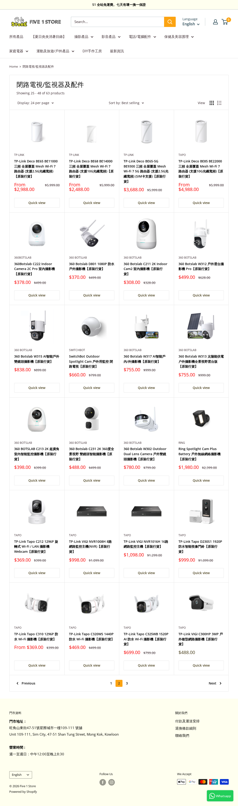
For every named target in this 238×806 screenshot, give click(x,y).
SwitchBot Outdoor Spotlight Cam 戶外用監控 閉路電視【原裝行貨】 (91, 361)
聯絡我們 (182, 735)
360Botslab (22, 258)
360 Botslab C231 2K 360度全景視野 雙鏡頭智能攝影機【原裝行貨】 (91, 454)
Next (212, 683)
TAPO (182, 155)
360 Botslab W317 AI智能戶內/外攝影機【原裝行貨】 (144, 359)
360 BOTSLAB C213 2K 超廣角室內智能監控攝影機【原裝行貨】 (36, 454)
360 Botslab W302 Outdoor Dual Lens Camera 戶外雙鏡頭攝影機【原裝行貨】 (145, 454)
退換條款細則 (185, 728)
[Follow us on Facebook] (102, 782)
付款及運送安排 (187, 721)
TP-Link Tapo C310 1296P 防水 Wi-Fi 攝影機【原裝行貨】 (36, 636)
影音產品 (109, 36)
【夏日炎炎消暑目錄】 (48, 36)
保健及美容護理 (176, 36)
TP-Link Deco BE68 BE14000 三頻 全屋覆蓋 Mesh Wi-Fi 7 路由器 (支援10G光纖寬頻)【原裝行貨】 (91, 168)
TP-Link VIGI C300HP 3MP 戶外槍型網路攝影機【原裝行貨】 (200, 639)
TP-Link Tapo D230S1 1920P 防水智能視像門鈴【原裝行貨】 (200, 546)
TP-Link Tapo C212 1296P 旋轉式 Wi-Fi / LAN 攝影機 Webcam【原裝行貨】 (36, 546)
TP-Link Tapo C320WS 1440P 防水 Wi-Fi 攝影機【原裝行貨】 (91, 636)
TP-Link (19, 155)
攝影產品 (81, 36)
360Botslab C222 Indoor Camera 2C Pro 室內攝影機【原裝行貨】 (34, 269)
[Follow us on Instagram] (111, 782)
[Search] (170, 22)
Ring (181, 443)
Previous (28, 683)
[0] (225, 22)
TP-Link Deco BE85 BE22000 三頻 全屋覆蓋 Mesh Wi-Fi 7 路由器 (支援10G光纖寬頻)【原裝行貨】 (200, 168)
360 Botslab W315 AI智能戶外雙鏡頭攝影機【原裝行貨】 (36, 359)
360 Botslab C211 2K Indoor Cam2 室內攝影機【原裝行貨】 (145, 269)
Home (13, 66)
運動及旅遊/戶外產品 (52, 51)
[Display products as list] (219, 103)
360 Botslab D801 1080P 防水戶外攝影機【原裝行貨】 (91, 266)
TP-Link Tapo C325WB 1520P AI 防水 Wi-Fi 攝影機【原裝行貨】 (146, 639)
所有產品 (16, 36)
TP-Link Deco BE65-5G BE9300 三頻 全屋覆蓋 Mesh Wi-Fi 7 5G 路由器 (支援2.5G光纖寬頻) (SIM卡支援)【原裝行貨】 (146, 171)
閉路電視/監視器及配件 (38, 66)
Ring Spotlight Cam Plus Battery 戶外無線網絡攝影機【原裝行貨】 (199, 454)
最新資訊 (117, 51)
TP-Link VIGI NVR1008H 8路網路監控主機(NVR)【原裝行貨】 (90, 546)
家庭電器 (16, 51)
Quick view (36, 203)
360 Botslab (78, 258)
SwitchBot (77, 350)
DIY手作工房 (92, 51)
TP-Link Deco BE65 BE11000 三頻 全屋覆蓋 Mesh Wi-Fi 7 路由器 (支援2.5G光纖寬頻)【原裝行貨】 (36, 168)
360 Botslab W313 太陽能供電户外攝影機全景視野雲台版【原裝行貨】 (201, 361)
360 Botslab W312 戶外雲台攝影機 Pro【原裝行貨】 (201, 266)
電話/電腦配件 (140, 36)
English (17, 775)
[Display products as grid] (212, 103)
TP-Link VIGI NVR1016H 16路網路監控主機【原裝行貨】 (146, 544)
